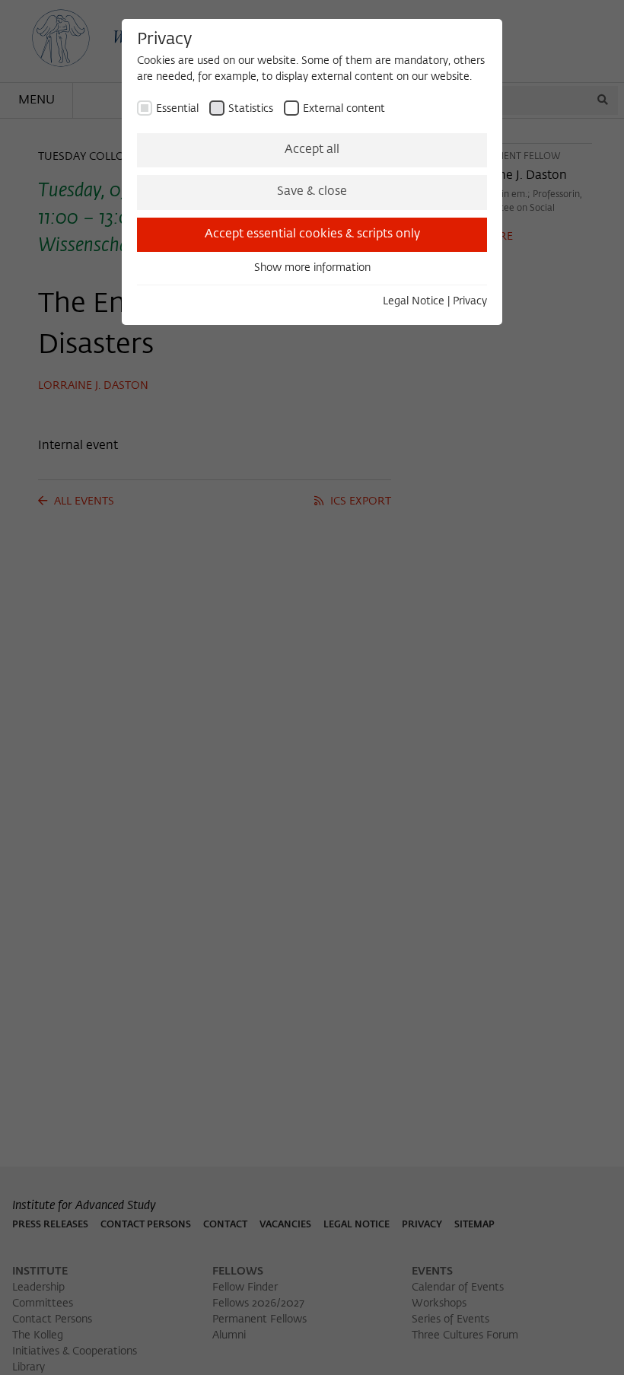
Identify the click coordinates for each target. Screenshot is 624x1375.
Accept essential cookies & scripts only (312, 234)
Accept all (312, 150)
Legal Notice (413, 301)
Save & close (312, 192)
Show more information (312, 268)
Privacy (470, 301)
